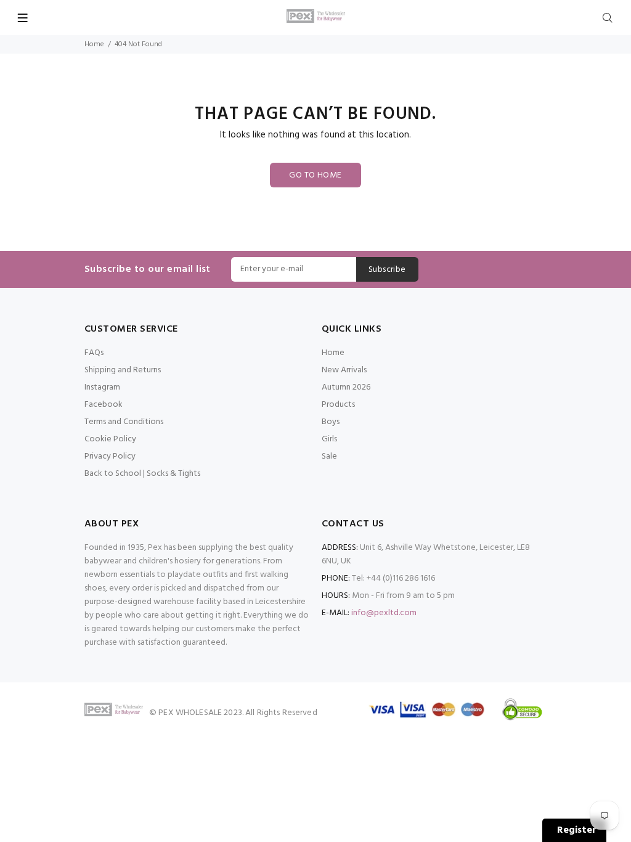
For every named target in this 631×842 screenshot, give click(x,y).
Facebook (103, 405)
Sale (329, 456)
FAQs (94, 353)
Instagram (102, 387)
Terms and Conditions (123, 422)
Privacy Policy (110, 456)
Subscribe (387, 270)
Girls (329, 439)
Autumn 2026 (346, 387)
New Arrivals (344, 370)
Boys (331, 422)
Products (338, 405)
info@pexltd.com (384, 613)
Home (94, 44)
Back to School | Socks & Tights (142, 474)
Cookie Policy (110, 439)
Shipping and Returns (122, 370)
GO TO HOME (315, 175)
